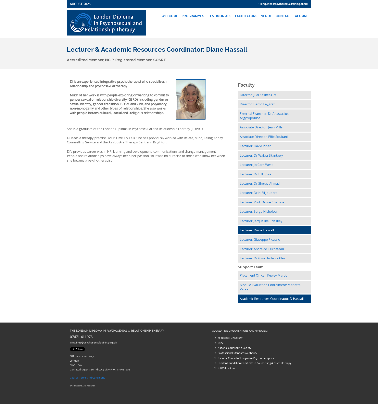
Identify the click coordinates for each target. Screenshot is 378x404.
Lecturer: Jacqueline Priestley (261, 221)
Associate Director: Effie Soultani (264, 137)
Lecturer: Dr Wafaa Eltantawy (261, 155)
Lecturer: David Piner (255, 146)
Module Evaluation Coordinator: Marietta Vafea (270, 287)
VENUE (266, 16)
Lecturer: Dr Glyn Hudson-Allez (262, 258)
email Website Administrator (82, 385)
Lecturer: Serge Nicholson (259, 211)
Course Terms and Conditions (87, 377)
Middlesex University (230, 337)
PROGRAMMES (193, 16)
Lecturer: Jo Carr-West (256, 165)
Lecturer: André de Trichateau (262, 249)
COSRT (222, 343)
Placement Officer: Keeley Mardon (264, 275)
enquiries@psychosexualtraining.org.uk (284, 4)
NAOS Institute (226, 368)
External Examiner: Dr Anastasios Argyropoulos (264, 115)
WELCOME (169, 16)
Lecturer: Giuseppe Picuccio (260, 239)
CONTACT (283, 16)
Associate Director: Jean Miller (262, 127)
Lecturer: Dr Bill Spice (255, 174)
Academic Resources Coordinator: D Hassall (272, 298)
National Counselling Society (234, 348)
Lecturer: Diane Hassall (257, 230)
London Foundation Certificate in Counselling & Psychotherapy (254, 363)
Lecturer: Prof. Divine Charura (262, 202)
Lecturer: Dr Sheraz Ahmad (260, 183)
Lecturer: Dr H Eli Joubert (258, 193)
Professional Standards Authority (237, 353)
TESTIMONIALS (219, 16)
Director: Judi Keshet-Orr (258, 95)
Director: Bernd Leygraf (257, 104)
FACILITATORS (246, 16)
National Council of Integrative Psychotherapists (246, 358)
